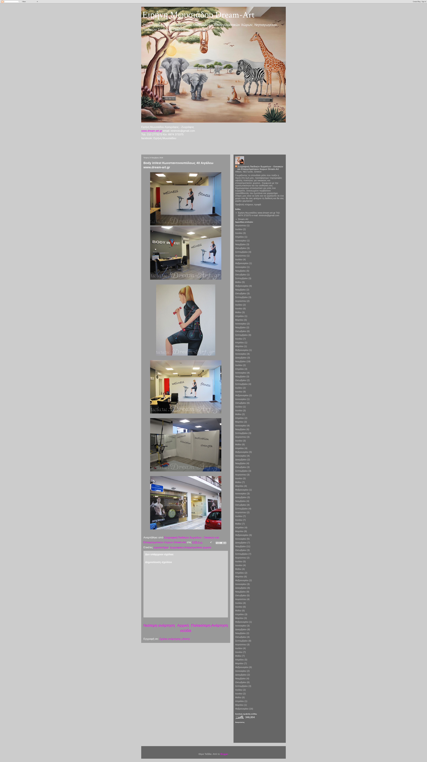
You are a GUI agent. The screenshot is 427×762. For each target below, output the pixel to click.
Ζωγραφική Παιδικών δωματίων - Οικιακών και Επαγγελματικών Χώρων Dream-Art (260, 167)
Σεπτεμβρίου (241, 252)
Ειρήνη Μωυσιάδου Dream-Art (198, 15)
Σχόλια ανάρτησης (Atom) (174, 638)
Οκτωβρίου (240, 248)
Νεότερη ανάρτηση (159, 625)
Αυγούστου (240, 225)
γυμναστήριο (161, 547)
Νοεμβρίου (240, 244)
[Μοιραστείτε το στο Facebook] (223, 543)
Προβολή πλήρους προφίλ (248, 204)
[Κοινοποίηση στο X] (221, 543)
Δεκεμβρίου (241, 357)
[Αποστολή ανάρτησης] (211, 542)
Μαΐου (238, 282)
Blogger (224, 754)
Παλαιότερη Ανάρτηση (209, 625)
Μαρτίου (239, 320)
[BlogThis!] (219, 543)
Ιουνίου (238, 233)
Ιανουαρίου (240, 240)
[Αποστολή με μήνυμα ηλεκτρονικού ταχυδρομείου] (217, 543)
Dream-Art (243, 219)
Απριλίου (239, 237)
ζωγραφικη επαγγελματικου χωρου (190, 547)
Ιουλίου (238, 229)
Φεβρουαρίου (241, 263)
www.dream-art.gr (151, 130)
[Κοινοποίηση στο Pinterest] (225, 543)
